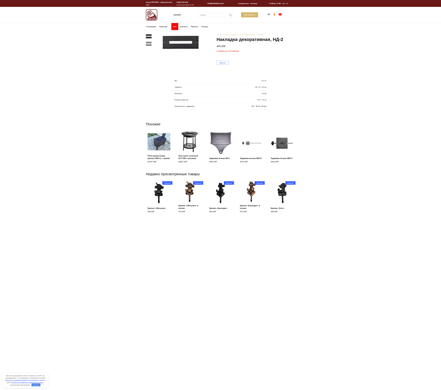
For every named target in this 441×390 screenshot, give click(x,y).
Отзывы (205, 26)
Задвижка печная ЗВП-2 (281, 158)
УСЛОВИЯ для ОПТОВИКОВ (228, 51)
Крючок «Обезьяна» (157, 208)
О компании (151, 26)
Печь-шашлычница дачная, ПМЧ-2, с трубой (159, 157)
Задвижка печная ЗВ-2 (219, 158)
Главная (219, 34)
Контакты (184, 26)
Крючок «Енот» (278, 208)
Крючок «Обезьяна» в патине (188, 206)
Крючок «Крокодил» (218, 208)
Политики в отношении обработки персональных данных (24, 380)
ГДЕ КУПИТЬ (249, 15)
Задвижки (261, 34)
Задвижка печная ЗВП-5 (251, 158)
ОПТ (175, 26)
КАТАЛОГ (177, 15)
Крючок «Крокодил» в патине (250, 206)
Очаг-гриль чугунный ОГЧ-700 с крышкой (188, 157)
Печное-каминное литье (247, 34)
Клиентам (163, 26)
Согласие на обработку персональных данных (27, 382)
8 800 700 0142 (182, 2)
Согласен (36, 385)
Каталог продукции (231, 34)
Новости (194, 26)
